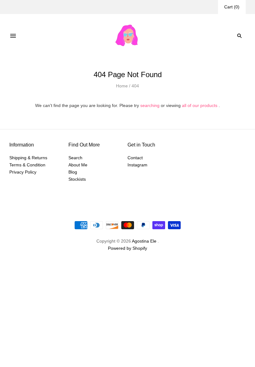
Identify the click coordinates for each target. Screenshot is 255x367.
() (231, 6)
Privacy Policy (22, 172)
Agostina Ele (144, 241)
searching (150, 105)
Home (122, 85)
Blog (72, 172)
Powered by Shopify (127, 248)
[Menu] (13, 36)
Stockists (77, 179)
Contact (135, 157)
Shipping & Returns (28, 157)
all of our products (199, 105)
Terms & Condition (27, 164)
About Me (77, 164)
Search (75, 157)
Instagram (137, 164)
